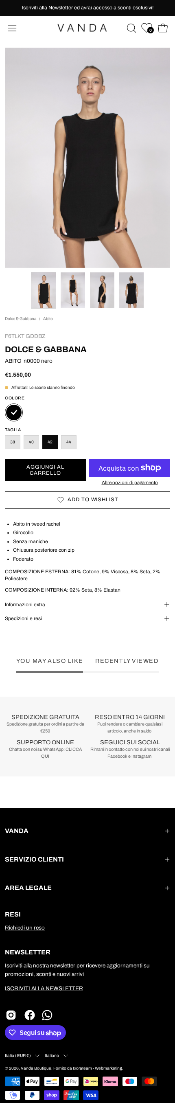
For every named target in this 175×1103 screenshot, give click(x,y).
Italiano (52, 1055)
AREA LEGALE (28, 887)
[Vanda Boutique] (87, 28)
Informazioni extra (25, 604)
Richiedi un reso (25, 928)
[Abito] (43, 290)
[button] (130, 28)
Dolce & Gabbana (20, 318)
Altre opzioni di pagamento (130, 482)
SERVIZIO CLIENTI (34, 859)
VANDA (16, 830)
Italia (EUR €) (18, 1055)
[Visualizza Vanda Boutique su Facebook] (30, 1015)
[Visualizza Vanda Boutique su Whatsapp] (48, 1015)
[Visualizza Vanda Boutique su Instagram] (11, 1015)
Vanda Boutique (36, 1068)
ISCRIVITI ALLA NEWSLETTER (44, 988)
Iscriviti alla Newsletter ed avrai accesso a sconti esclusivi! (87, 8)
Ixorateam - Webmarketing (97, 1068)
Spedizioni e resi (23, 618)
